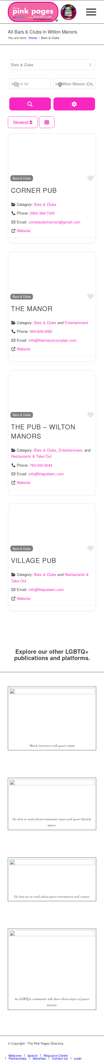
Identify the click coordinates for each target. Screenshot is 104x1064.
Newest (21, 122)
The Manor (32, 308)
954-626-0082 (41, 331)
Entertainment (76, 322)
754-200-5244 (41, 465)
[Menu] (88, 11)
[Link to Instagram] (83, 1049)
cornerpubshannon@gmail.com (54, 222)
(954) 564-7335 (42, 213)
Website (23, 230)
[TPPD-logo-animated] (33, 11)
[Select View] (47, 122)
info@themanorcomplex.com (53, 340)
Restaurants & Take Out (31, 456)
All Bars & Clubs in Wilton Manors (42, 31)
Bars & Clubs (22, 178)
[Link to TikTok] (92, 1049)
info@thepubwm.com (46, 473)
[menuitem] (88, 11)
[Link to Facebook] (74, 1049)
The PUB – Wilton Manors (43, 431)
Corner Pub (34, 190)
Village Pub (33, 560)
